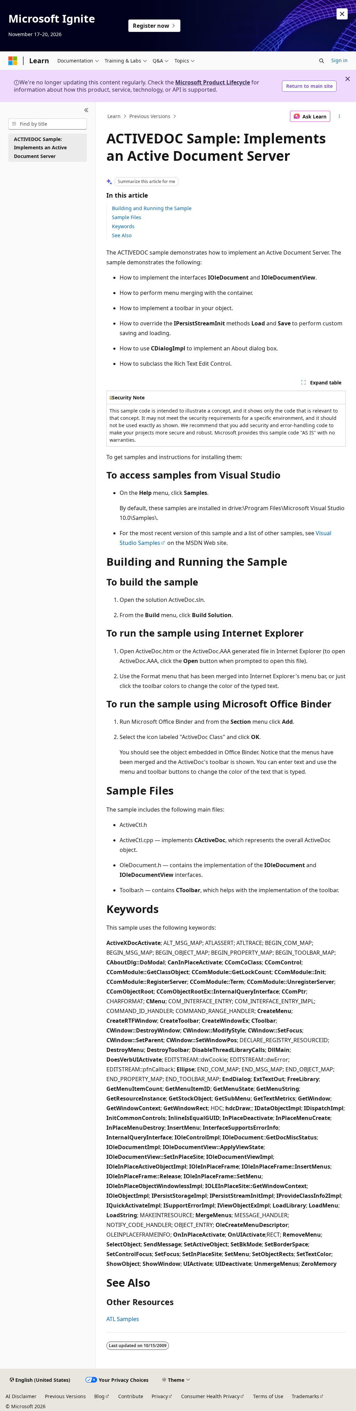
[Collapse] (86, 110)
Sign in (339, 60)
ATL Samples (122, 1319)
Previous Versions (149, 116)
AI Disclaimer (21, 1396)
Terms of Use (268, 1396)
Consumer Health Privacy (210, 1396)
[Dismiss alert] (342, 13)
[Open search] (322, 61)
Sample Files (126, 217)
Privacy (160, 1396)
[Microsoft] (12, 60)
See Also (121, 235)
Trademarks (305, 1396)
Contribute (130, 1396)
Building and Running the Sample (152, 208)
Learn (114, 116)
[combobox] (47, 124)
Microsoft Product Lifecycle (212, 82)
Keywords (123, 226)
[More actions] (339, 116)
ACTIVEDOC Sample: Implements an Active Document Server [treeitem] (40, 147)
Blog (99, 1396)
